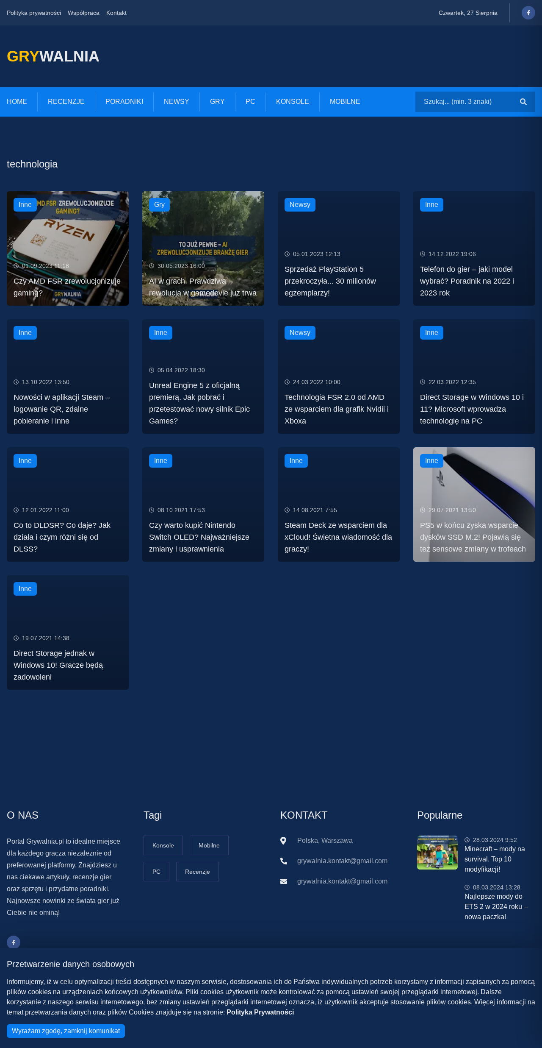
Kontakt (116, 12)
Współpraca (84, 12)
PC (250, 101)
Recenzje (66, 101)
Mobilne (345, 101)
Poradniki (124, 101)
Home (17, 101)
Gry (217, 101)
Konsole (292, 101)
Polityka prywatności (34, 12)
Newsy (176, 101)
